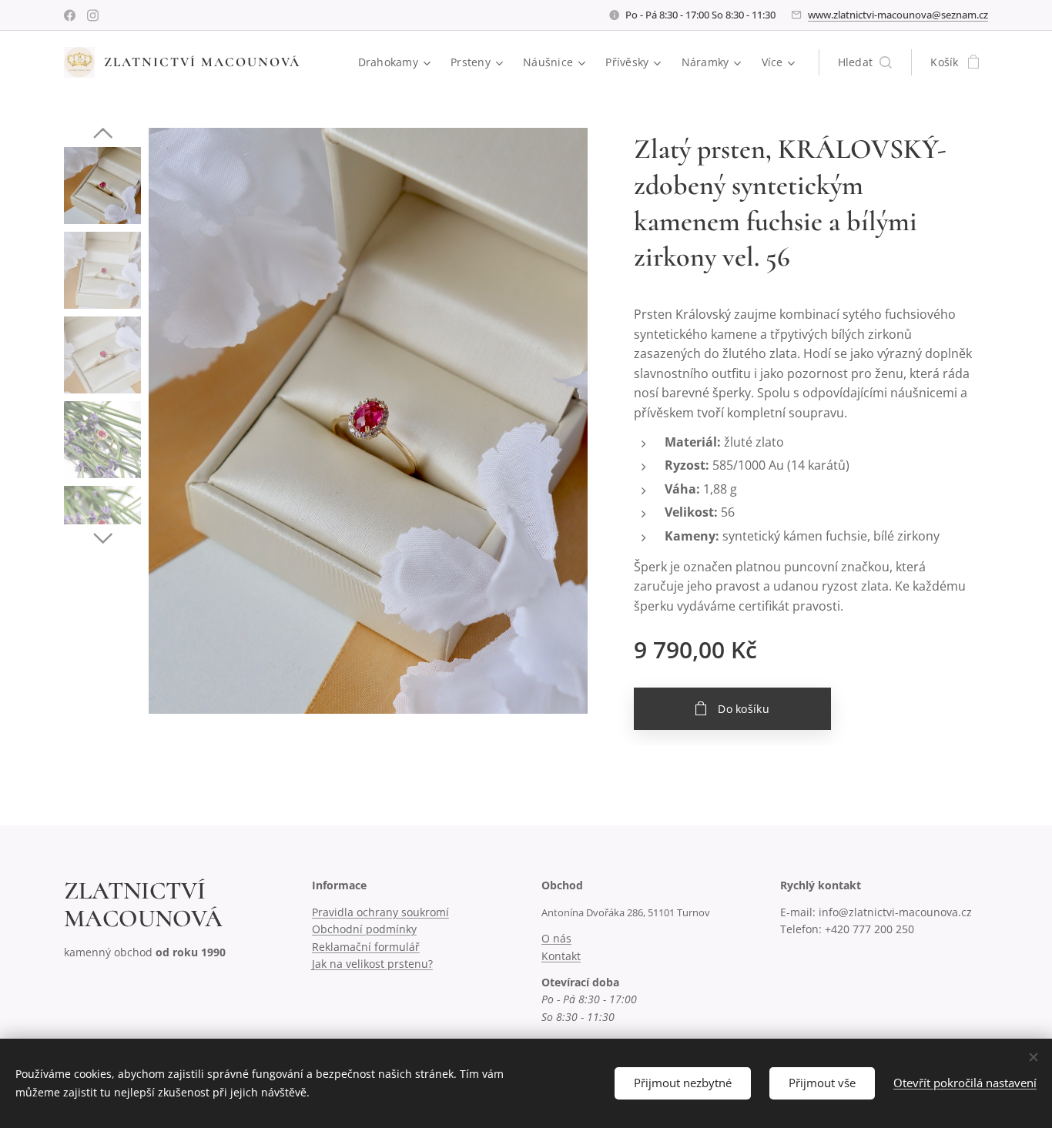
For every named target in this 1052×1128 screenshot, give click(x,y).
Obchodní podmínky (364, 929)
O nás (556, 938)
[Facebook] (69, 15)
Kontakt (561, 956)
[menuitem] (396, 62)
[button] (865, 62)
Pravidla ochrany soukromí (380, 912)
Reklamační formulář (366, 946)
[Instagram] (92, 15)
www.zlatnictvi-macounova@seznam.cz (898, 15)
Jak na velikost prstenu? (372, 963)
